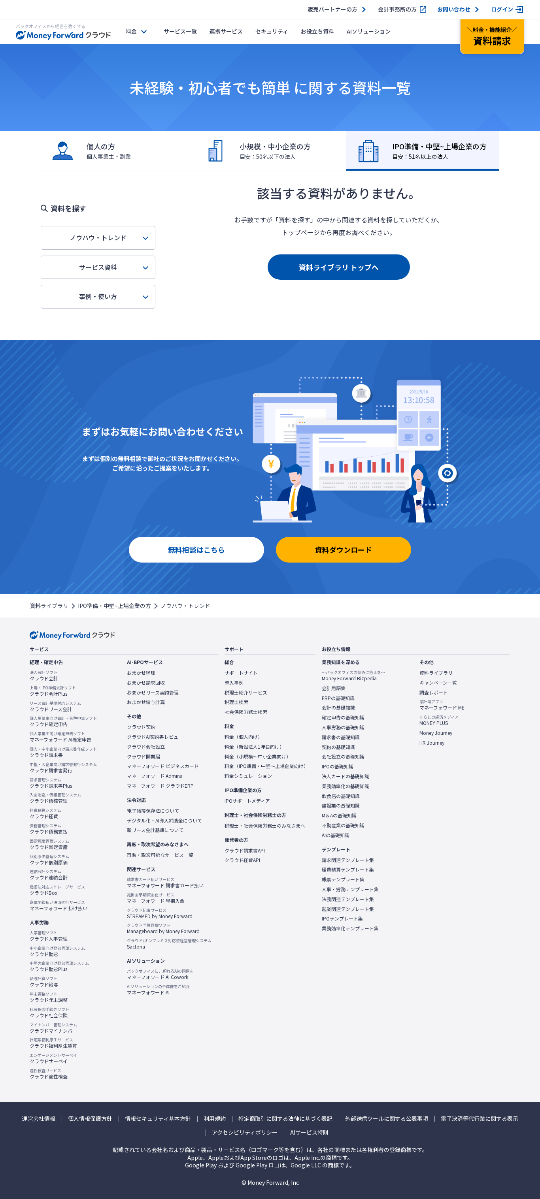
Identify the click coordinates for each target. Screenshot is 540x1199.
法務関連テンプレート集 (348, 899)
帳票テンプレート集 (343, 879)
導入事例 (234, 682)
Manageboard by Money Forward (163, 928)
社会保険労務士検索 (246, 712)
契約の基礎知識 (338, 747)
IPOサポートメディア (247, 801)
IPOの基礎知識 (337, 766)
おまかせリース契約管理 (153, 692)
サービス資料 (98, 267)
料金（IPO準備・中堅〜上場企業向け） (266, 766)
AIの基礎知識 (335, 835)
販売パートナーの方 (332, 9)
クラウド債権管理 (55, 798)
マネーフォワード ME (441, 705)
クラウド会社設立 (146, 746)
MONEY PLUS (439, 720)
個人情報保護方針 (90, 1118)
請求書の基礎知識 (341, 737)
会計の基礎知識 (338, 707)
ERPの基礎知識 (338, 698)
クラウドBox (57, 890)
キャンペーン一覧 (438, 682)
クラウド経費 (45, 813)
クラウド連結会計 (49, 875)
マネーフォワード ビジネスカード (163, 766)
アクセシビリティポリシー (245, 1132)
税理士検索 (236, 702)
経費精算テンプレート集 (348, 869)
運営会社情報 (38, 1118)
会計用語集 (334, 688)
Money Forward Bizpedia (353, 675)
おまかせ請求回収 (146, 682)
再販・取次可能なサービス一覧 (160, 855)
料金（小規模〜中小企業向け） (258, 756)
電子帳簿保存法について (153, 810)
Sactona (169, 944)
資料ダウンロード (343, 549)
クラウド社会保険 (49, 1012)
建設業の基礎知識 (341, 805)
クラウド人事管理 (49, 936)
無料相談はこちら (196, 549)
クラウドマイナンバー (53, 1028)
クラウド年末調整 (49, 997)
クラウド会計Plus (53, 691)
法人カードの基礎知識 (345, 776)
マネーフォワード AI (158, 990)
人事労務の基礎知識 (343, 727)
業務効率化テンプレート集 (350, 928)
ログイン (502, 9)
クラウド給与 (44, 982)
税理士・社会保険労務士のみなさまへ (265, 826)
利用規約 (215, 1118)
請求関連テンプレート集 (348, 860)
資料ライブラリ (49, 606)
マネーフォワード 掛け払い (58, 905)
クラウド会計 (44, 675)
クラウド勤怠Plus (59, 966)
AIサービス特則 (309, 1132)
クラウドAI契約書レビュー (155, 737)
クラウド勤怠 (57, 951)
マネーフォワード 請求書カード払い (165, 882)
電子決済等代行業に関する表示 (479, 1118)
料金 (131, 31)
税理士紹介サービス (246, 692)
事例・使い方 (98, 296)
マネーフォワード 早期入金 (156, 898)
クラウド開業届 (143, 756)
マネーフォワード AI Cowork (160, 974)
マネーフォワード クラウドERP (160, 786)
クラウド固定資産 (49, 844)
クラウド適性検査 (49, 1074)
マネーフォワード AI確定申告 (60, 737)
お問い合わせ (453, 9)
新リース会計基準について (155, 830)
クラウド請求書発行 (63, 768)
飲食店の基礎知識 (341, 796)
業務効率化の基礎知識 (345, 786)
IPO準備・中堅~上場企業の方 (114, 606)
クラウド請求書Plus (51, 783)
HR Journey (431, 743)
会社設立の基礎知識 (343, 756)
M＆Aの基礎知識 (339, 815)
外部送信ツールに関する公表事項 (386, 1118)
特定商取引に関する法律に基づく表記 (285, 1118)
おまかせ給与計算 (146, 702)
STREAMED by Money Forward (160, 913)
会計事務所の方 (397, 9)
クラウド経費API (242, 860)
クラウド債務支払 (49, 829)
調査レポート (433, 692)
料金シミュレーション (248, 776)
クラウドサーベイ (53, 1058)
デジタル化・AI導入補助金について (164, 820)
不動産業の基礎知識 (343, 825)
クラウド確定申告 (63, 721)
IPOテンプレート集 (342, 918)
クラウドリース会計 (55, 706)
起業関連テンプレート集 (348, 909)
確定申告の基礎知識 (343, 717)
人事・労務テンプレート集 (350, 889)
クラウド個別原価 (49, 860)
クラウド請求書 (63, 752)
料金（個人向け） (243, 737)
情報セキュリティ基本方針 (158, 1118)
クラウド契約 (141, 727)
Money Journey (435, 733)
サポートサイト (241, 673)
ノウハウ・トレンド (98, 237)
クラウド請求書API (245, 850)
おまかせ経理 (141, 673)
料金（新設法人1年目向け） (254, 746)
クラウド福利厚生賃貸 (53, 1043)
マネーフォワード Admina (155, 776)
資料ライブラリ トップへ (339, 267)
